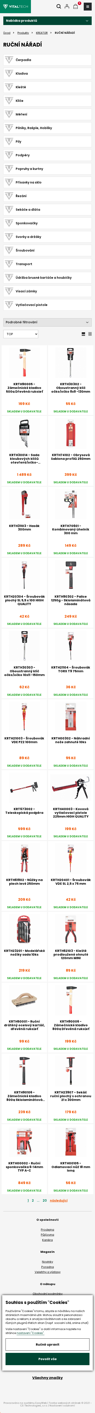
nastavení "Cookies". (30, 1333)
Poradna (47, 1267)
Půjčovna (47, 1235)
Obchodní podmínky (48, 1294)
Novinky (47, 1262)
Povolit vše (47, 1359)
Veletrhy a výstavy (48, 1272)
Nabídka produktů (21, 20)
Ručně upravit (47, 1344)
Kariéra (47, 1240)
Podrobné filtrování (21, 322)
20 (45, 1200)
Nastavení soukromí (62, 1405)
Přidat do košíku (24, 1196)
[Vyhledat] (59, 6)
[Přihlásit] (67, 7)
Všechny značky (47, 1377)
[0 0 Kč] (75, 7)
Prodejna (47, 1230)
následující (59, 1200)
